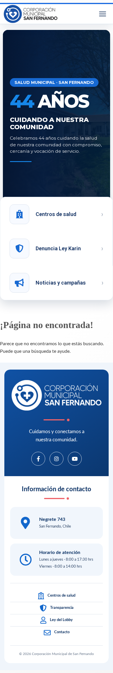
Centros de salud (56, 214)
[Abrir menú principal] (102, 14)
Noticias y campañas (61, 283)
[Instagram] (56, 459)
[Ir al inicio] (30, 14)
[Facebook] (38, 459)
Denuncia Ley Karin (58, 248)
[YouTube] (75, 459)
